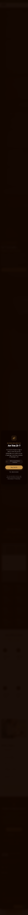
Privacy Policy (17, 478)
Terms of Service (10, 478)
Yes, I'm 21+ (14, 467)
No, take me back (14, 472)
